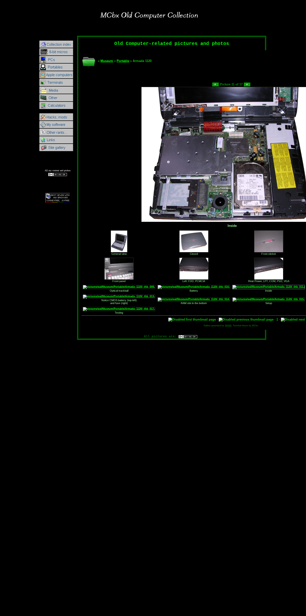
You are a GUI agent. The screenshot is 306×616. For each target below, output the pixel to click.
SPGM (228, 325)
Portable (123, 61)
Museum (106, 61)
